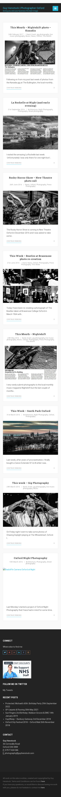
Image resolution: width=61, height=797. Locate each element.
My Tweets (8, 690)
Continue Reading (14, 88)
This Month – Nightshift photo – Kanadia (30, 29)
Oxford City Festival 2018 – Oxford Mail (22, 722)
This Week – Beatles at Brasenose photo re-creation (30, 257)
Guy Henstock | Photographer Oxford (23, 8)
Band (29, 34)
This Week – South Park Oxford (30, 411)
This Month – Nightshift (30, 334)
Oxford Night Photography (30, 558)
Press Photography (46, 340)
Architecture (33, 110)
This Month (47, 36)
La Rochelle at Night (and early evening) (30, 104)
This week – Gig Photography (30, 483)
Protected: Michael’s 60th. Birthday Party (23, 703)
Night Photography (45, 110)
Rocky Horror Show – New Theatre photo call (30, 179)
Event (33, 34)
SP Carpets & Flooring (15, 710)
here (43, 781)
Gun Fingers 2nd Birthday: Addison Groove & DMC (27, 713)
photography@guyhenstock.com (19, 753)
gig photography (43, 34)
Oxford (39, 36)
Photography (23, 111)
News (33, 36)
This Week (36, 265)
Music (28, 36)
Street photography (35, 111)
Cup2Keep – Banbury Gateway (19, 719)
